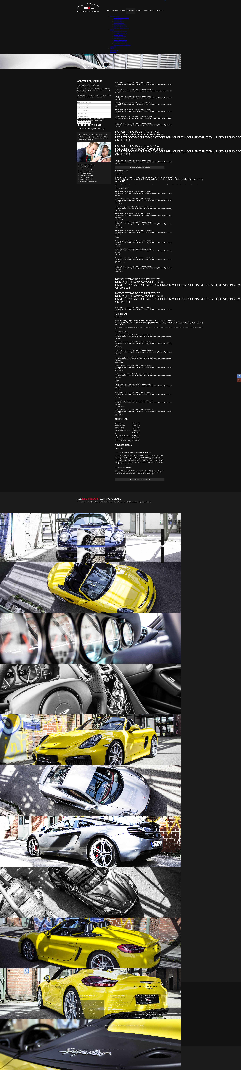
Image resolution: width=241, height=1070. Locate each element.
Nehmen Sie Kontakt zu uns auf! (91, 1003)
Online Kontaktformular (120, 26)
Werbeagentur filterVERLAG (117, 1049)
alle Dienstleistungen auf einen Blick (120, 1012)
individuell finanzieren (86, 167)
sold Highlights (149, 11)
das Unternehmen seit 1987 (121, 18)
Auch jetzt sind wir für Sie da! (119, 532)
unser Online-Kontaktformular (137, 472)
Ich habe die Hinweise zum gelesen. (91, 118)
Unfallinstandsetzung (119, 43)
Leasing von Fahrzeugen (86, 169)
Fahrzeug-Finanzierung (120, 33)
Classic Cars (160, 11)
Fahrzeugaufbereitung (120, 41)
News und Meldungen (120, 24)
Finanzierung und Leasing (87, 165)
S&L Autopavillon (112, 11)
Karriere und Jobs (118, 21)
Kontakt (106, 1025)
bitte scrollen (121, 1064)
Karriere (138, 11)
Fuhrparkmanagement (120, 36)
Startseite (80, 1025)
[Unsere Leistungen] (94, 152)
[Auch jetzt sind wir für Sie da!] (91, 537)
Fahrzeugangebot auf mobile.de (119, 1016)
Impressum (130, 1025)
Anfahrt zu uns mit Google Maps (89, 1005)
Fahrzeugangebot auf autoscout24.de (120, 1014)
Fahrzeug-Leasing (119, 35)
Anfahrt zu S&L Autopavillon (121, 28)
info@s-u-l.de (91, 1013)
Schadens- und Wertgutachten (122, 45)
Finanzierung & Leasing (120, 31)
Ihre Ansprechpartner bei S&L (118, 1009)
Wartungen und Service (120, 40)
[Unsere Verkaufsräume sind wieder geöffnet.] (91, 555)
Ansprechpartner (118, 19)
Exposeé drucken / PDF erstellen (141, 167)
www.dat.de (128, 464)
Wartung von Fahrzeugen (87, 175)
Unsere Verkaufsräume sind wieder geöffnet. (125, 550)
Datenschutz (96, 118)
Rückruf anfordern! (84, 122)
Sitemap (142, 1025)
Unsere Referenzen (119, 23)
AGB (136, 1025)
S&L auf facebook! (93, 1017)
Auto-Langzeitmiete (119, 38)
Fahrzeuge (130, 11)
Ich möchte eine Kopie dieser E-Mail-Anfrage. (90, 120)
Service (122, 11)
